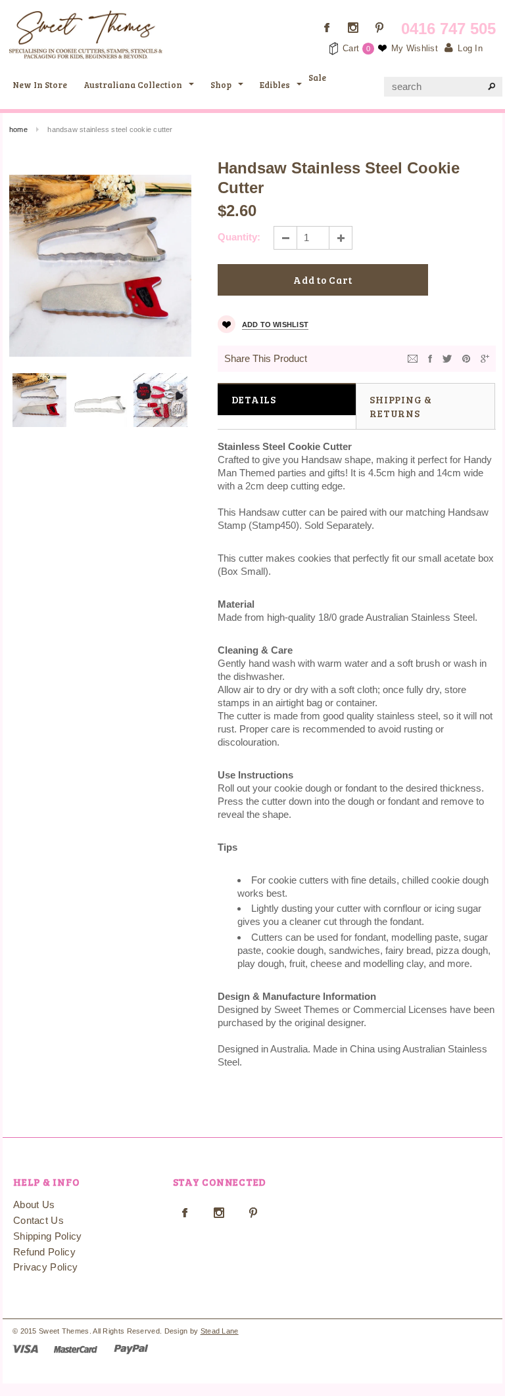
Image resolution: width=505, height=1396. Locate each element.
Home (18, 129)
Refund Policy (44, 1251)
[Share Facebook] (430, 357)
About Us (34, 1204)
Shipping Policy (47, 1236)
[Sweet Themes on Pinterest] (379, 27)
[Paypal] (131, 1348)
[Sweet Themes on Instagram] (353, 27)
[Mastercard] (75, 1348)
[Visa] (25, 1348)
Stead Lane (220, 1331)
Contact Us (38, 1220)
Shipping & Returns (401, 406)
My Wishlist (414, 48)
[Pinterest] (466, 357)
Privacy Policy (45, 1266)
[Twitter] (447, 357)
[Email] (413, 357)
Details (253, 399)
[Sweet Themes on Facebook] (327, 27)
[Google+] (485, 357)
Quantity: (239, 236)
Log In (470, 48)
